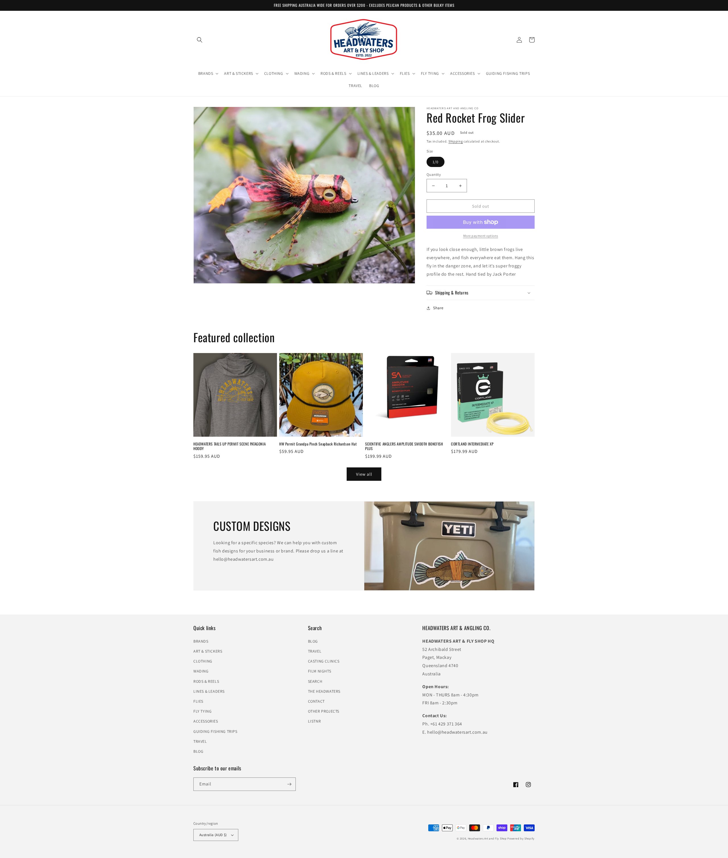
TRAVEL (200, 741)
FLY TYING (202, 711)
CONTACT (316, 701)
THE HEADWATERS (324, 691)
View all (364, 474)
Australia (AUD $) (213, 834)
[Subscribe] (289, 784)
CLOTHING (202, 661)
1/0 (436, 161)
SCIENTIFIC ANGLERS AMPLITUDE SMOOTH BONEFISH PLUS (404, 446)
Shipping (455, 141)
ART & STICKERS (207, 651)
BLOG (198, 751)
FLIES (198, 701)
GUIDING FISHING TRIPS (215, 731)
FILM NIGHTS (319, 671)
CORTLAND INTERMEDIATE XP (472, 444)
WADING (201, 671)
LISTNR (314, 721)
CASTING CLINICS (324, 661)
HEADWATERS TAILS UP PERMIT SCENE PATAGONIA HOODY (229, 446)
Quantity (434, 174)
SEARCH (315, 681)
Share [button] (438, 307)
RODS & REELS (206, 681)
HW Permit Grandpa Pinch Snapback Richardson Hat (318, 444)
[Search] (199, 40)
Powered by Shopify (521, 838)
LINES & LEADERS (209, 691)
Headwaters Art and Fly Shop (487, 838)
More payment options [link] (480, 236)
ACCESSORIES (205, 721)
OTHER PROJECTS (323, 711)
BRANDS (200, 641)
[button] (208, 73)
